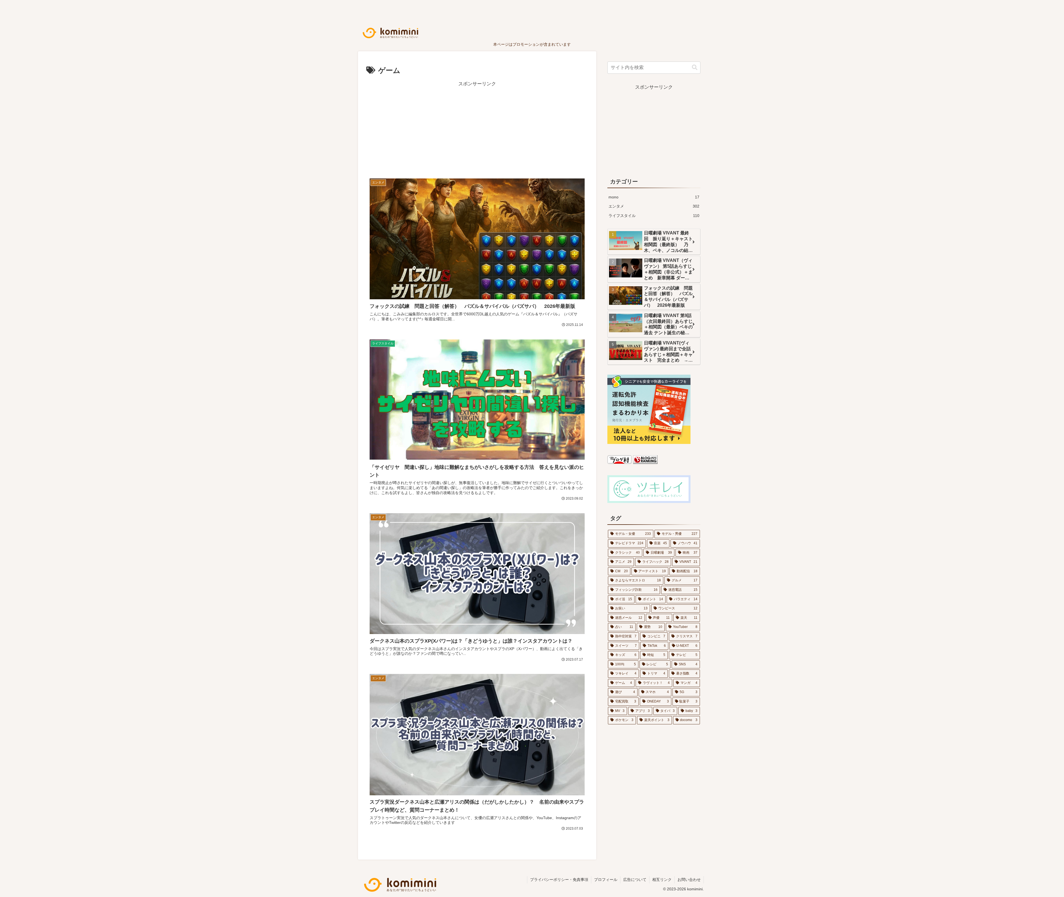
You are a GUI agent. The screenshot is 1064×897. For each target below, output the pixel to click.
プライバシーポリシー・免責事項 (559, 879)
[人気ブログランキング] (645, 462)
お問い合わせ (689, 879)
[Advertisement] (477, 127)
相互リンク (662, 879)
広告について (634, 879)
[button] (695, 67)
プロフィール (605, 879)
